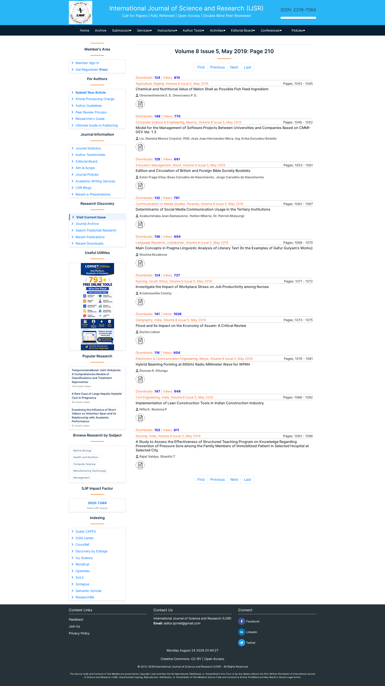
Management (81, 477)
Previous (217, 67)
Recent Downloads (90, 243)
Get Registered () (92, 69)
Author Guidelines (89, 105)
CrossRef (82, 544)
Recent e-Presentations (93, 194)
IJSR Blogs (84, 187)
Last (247, 67)
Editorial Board (86, 161)
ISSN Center (85, 538)
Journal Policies (87, 174)
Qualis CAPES (86, 531)
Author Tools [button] (192, 30)
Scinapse (82, 584)
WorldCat (82, 564)
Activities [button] (216, 30)
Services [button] (143, 30)
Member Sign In (87, 63)
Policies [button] (297, 30)
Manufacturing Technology (89, 470)
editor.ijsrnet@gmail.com (182, 623)
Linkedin (251, 632)
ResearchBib (85, 597)
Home (84, 30)
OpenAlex (83, 571)
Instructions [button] (166, 30)
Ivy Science (84, 558)
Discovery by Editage (91, 551)
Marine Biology (82, 450)
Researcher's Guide (90, 119)
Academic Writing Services (95, 181)
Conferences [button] (270, 30)
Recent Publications (90, 237)
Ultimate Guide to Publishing (97, 125)
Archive (100, 30)
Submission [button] (120, 30)
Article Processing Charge (95, 99)
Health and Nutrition (85, 457)
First (201, 67)
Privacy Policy (79, 633)
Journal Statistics (88, 148)
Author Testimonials (90, 155)
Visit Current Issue (91, 217)
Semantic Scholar (89, 591)
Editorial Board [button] (242, 30)
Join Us (74, 626)
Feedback (76, 619)
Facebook (252, 621)
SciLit (80, 577)
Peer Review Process (91, 112)
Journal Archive (87, 223)
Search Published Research (96, 230)
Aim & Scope (85, 168)
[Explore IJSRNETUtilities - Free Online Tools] (97, 306)
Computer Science (84, 464)
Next (234, 67)
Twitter (250, 642)
